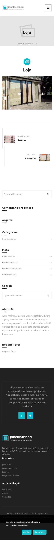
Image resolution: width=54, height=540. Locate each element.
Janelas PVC (7, 464)
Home (19, 44)
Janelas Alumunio (9, 468)
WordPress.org (9, 274)
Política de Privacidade (17, 513)
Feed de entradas (10, 262)
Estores (5, 472)
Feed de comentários (11, 268)
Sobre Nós (6, 489)
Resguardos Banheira (11, 475)
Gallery (28, 44)
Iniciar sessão (8, 256)
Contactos (6, 497)
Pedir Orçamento (39, 513)
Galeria (5, 493)
